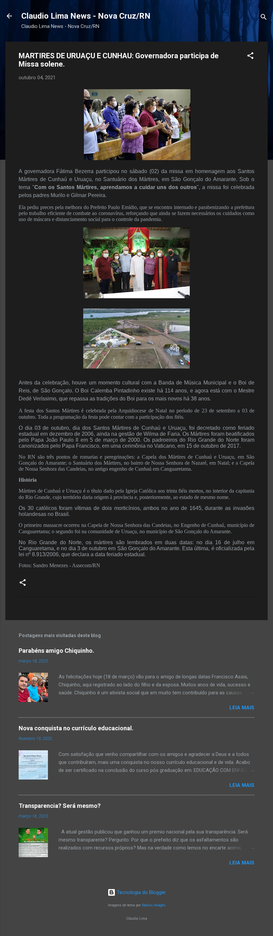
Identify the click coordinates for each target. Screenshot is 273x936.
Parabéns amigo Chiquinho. (56, 650)
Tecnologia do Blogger (141, 892)
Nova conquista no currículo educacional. (76, 728)
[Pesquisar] (264, 18)
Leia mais (241, 708)
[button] (250, 57)
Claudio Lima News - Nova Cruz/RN (85, 16)
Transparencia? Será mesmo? (60, 805)
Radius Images (153, 905)
